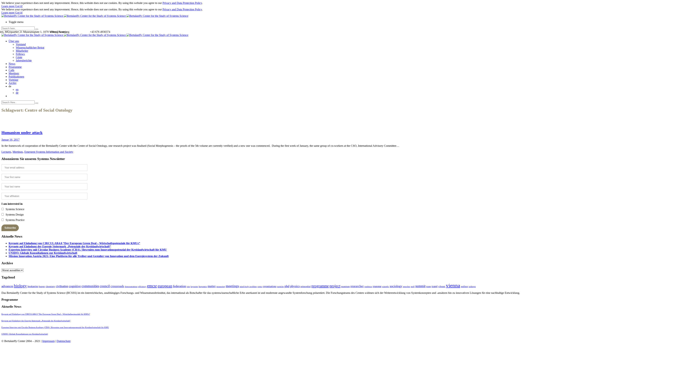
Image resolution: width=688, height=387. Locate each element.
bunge (42, 286)
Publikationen (16, 76)
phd (287, 286)
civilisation (62, 286)
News (12, 63)
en (17, 89)
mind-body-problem (248, 287)
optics (259, 287)
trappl (435, 286)
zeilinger (472, 287)
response (377, 286)
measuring (220, 287)
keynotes (194, 287)
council (105, 286)
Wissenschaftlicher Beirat (30, 47)
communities (90, 286)
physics (295, 286)
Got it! (19, 6)
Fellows (20, 54)
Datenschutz (64, 341)
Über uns (14, 41)
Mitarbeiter (22, 50)
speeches (406, 287)
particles (280, 287)
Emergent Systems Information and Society (48, 151)
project (334, 286)
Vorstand (21, 44)
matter (212, 286)
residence (368, 287)
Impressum (48, 341)
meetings (232, 286)
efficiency (142, 287)
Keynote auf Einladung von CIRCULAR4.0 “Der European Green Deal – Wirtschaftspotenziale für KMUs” (74, 243)
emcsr (152, 285)
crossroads (117, 286)
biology (20, 285)
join (188, 287)
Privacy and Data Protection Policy (182, 2)
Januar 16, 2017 (10, 139)
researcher (357, 286)
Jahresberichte (24, 60)
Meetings (14, 73)
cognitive (75, 286)
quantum (345, 286)
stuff (413, 287)
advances (7, 286)
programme (320, 286)
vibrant (441, 286)
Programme (15, 66)
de (17, 92)
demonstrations (131, 287)
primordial (305, 286)
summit (420, 286)
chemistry (50, 286)
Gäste (19, 57)
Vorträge (13, 79)
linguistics (203, 287)
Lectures (6, 151)
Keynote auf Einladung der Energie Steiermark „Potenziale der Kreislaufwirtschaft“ (60, 246)
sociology (396, 286)
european (165, 286)
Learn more (8, 6)
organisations (269, 286)
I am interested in (12, 203)
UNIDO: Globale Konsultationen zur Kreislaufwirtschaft (43, 252)
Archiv (12, 83)
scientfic (385, 287)
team (428, 286)
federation (179, 286)
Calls (11, 70)
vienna (453, 285)
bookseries (33, 286)
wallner (464, 286)
